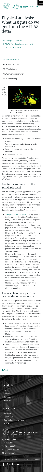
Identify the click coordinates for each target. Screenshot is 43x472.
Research (18, 40)
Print (6, 370)
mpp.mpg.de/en (10, 453)
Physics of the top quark (16, 214)
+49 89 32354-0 (10, 446)
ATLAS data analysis (13, 47)
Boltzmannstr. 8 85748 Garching (10, 441)
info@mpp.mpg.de (11, 449)
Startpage (8, 40)
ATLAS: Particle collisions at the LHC (19, 44)
